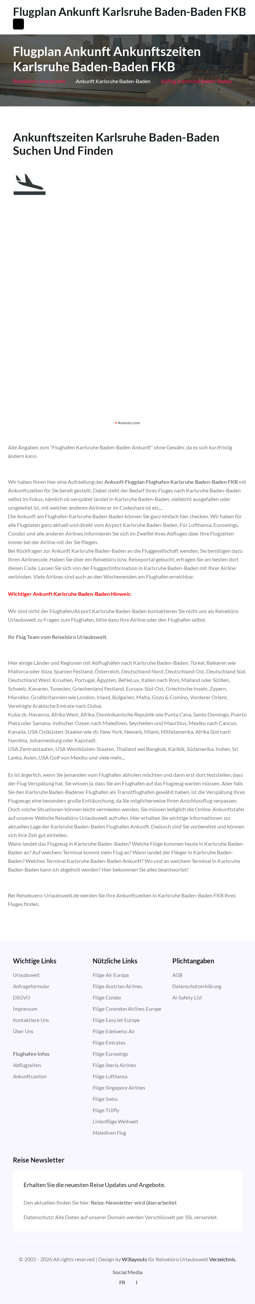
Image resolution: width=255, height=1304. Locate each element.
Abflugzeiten (27, 1065)
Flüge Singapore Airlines (119, 1088)
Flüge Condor (107, 997)
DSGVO (21, 997)
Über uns (23, 1031)
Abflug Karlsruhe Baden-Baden (196, 81)
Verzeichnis (222, 1259)
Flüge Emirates (109, 1043)
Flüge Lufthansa (110, 1076)
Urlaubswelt (26, 975)
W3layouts (134, 1259)
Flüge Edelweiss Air (114, 1031)
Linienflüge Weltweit (115, 1121)
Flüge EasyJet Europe (116, 1020)
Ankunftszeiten (29, 1076)
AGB (177, 975)
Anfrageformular (31, 986)
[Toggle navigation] (18, 24)
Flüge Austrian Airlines (117, 986)
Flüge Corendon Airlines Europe (127, 1009)
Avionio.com (129, 422)
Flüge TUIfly (106, 1110)
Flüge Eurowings (110, 1054)
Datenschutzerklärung (196, 986)
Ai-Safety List (187, 997)
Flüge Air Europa (111, 975)
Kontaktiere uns (31, 1020)
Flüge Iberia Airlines (114, 1065)
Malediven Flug (109, 1133)
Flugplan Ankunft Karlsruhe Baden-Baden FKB (129, 11)
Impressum (25, 1009)
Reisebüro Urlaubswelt (39, 81)
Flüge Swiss (105, 1099)
